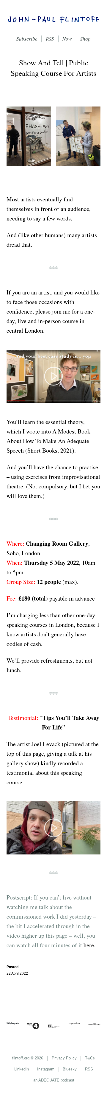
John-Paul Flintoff (54, 20)
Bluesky (70, 1069)
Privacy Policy (64, 1058)
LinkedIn (21, 1069)
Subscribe (26, 38)
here (89, 945)
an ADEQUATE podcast (53, 1080)
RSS (50, 38)
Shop (85, 38)
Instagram (45, 1069)
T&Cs (90, 1058)
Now (67, 38)
